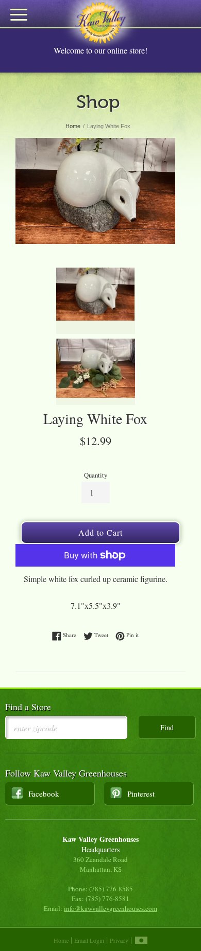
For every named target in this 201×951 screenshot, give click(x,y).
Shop (98, 102)
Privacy (119, 940)
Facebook (43, 793)
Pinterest (141, 793)
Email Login (89, 940)
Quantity (95, 475)
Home (61, 940)
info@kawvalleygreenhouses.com (110, 908)
